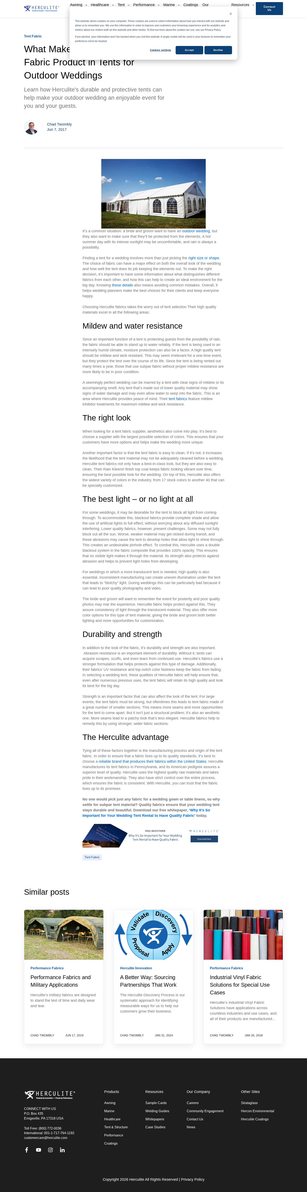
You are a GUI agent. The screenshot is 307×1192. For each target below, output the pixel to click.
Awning (109, 1103)
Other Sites (250, 1092)
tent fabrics (178, 399)
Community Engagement (205, 1111)
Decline (218, 50)
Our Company (198, 1092)
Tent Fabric (92, 857)
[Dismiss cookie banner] (231, 14)
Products (111, 1092)
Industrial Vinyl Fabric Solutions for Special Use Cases (240, 985)
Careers (193, 1103)
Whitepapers (154, 1119)
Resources (154, 1092)
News (191, 1127)
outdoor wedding (195, 231)
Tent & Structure (116, 1127)
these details (122, 285)
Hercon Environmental (257, 1111)
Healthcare (112, 1119)
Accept (189, 50)
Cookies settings (160, 50)
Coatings (111, 1143)
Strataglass (249, 1103)
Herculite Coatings (255, 1119)
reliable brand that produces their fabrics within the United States (152, 761)
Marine (109, 1111)
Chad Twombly (59, 124)
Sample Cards (156, 1103)
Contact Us (195, 1119)
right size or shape (203, 258)
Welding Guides (157, 1111)
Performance (113, 1135)
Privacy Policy (192, 1179)
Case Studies (155, 1127)
